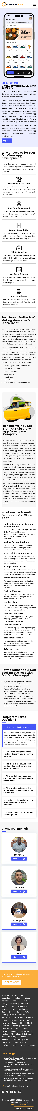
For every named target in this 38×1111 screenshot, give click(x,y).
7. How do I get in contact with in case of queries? (18, 813)
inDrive (4, 1020)
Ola (28, 1023)
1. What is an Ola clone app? (16, 727)
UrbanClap (16, 1039)
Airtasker (5, 995)
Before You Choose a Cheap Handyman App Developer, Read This (20, 1059)
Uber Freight (13, 1037)
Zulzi (24, 1042)
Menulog (5, 1023)
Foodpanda (23, 1009)
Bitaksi (27, 998)
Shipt (17, 1028)
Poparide (5, 1026)
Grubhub (12, 1015)
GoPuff (27, 1012)
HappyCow (6, 1017)
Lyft (28, 1020)
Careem (13, 1004)
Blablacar (6, 1001)
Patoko (22, 1045)
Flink (22, 1023)
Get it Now (11, 982)
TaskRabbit (25, 1031)
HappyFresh (18, 1017)
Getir (4, 1012)
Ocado (14, 1023)
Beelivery (18, 998)
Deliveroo (5, 1006)
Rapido (15, 1026)
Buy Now (7, 140)
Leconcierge (6, 998)
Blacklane (16, 1001)
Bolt (25, 1001)
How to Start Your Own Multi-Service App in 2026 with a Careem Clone (18, 1079)
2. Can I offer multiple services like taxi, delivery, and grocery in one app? (18, 754)
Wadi (26, 1039)
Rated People (7, 1028)
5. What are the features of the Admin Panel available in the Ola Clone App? (18, 790)
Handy (22, 1015)
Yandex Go (6, 1042)
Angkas (15, 995)
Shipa (23, 1037)
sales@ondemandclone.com (16, 1086)
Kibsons (13, 1020)
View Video (17, 858)
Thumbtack (16, 1034)
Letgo (22, 1020)
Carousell (24, 1004)
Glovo (11, 1012)
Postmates (25, 1026)
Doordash (22, 1006)
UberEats (5, 1039)
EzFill (13, 1009)
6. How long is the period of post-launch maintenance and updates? (18, 802)
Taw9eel (5, 1034)
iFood (28, 1017)
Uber (3, 1037)
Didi (13, 1006)
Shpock (26, 1028)
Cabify (4, 1004)
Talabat (5, 1031)
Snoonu (14, 1031)
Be (22, 995)
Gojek (19, 1012)
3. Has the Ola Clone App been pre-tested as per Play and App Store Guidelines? (17, 766)
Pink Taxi (5, 1045)
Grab (4, 1015)
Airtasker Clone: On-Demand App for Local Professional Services (19, 1075)
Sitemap (31, 1045)
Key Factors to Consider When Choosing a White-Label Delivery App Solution (19, 1064)
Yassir (14, 1045)
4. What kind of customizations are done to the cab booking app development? (18, 778)
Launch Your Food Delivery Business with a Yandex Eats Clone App (18, 1070)
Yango (16, 1042)
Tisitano (27, 1034)
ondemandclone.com (19, 1104)
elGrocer (5, 1009)
